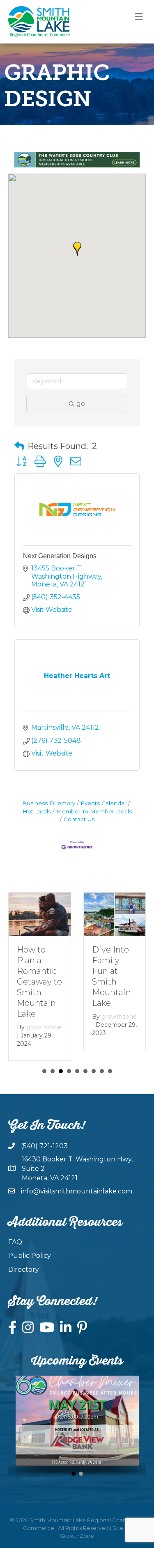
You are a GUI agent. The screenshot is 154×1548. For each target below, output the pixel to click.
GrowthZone (77, 1535)
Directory (23, 1269)
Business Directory (48, 803)
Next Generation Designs (60, 555)
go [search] (80, 404)
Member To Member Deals (94, 811)
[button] (77, 248)
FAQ (15, 1242)
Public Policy (29, 1255)
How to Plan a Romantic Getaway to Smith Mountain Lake (39, 982)
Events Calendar (103, 803)
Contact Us (79, 819)
